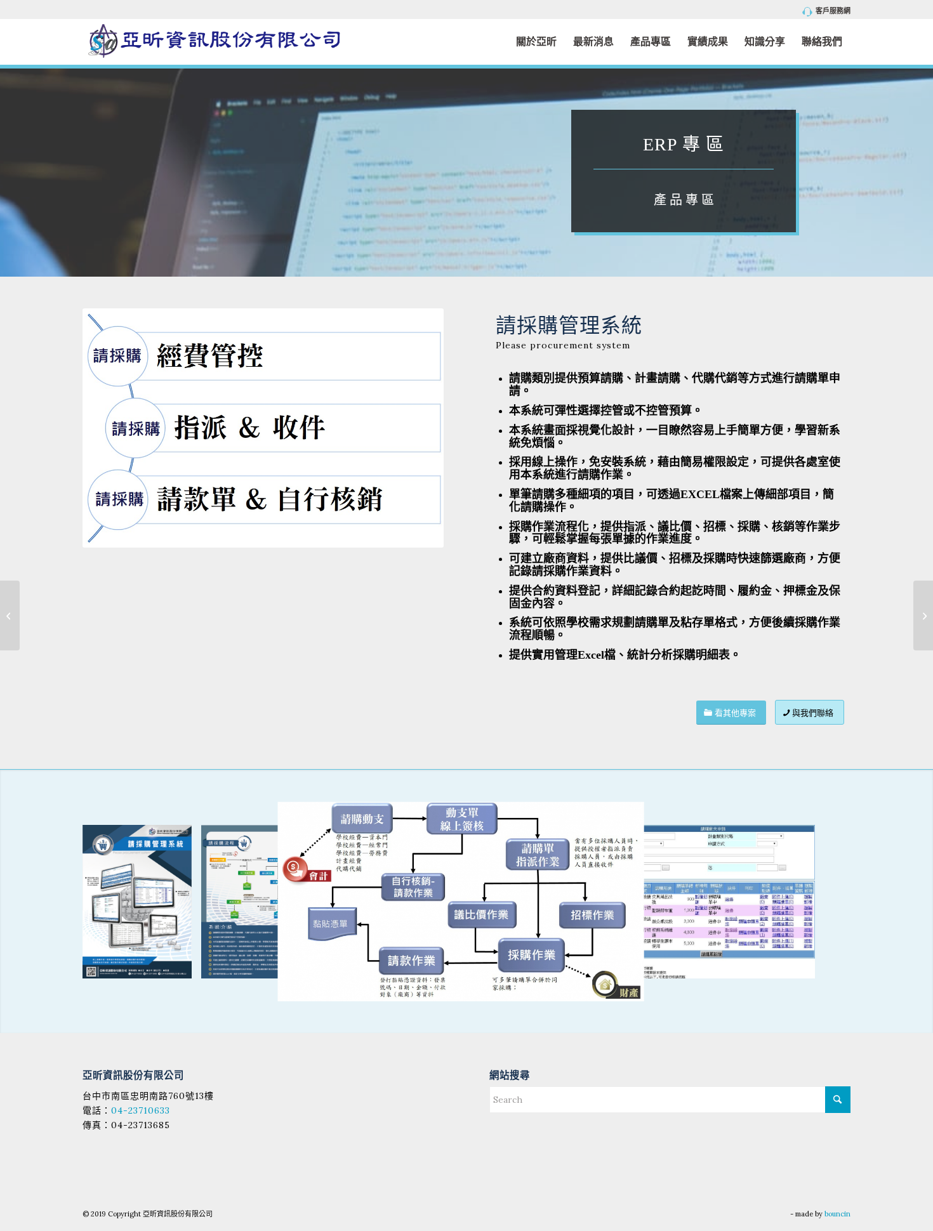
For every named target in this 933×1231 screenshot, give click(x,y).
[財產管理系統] (923, 615)
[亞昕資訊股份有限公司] (214, 41)
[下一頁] (822, 902)
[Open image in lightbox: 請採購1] (625, 983)
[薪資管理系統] (10, 615)
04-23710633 (140, 1110)
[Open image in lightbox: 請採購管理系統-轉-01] (177, 964)
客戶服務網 (833, 10)
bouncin (837, 1213)
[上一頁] (111, 902)
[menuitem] (823, 11)
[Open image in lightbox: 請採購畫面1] (801, 964)
